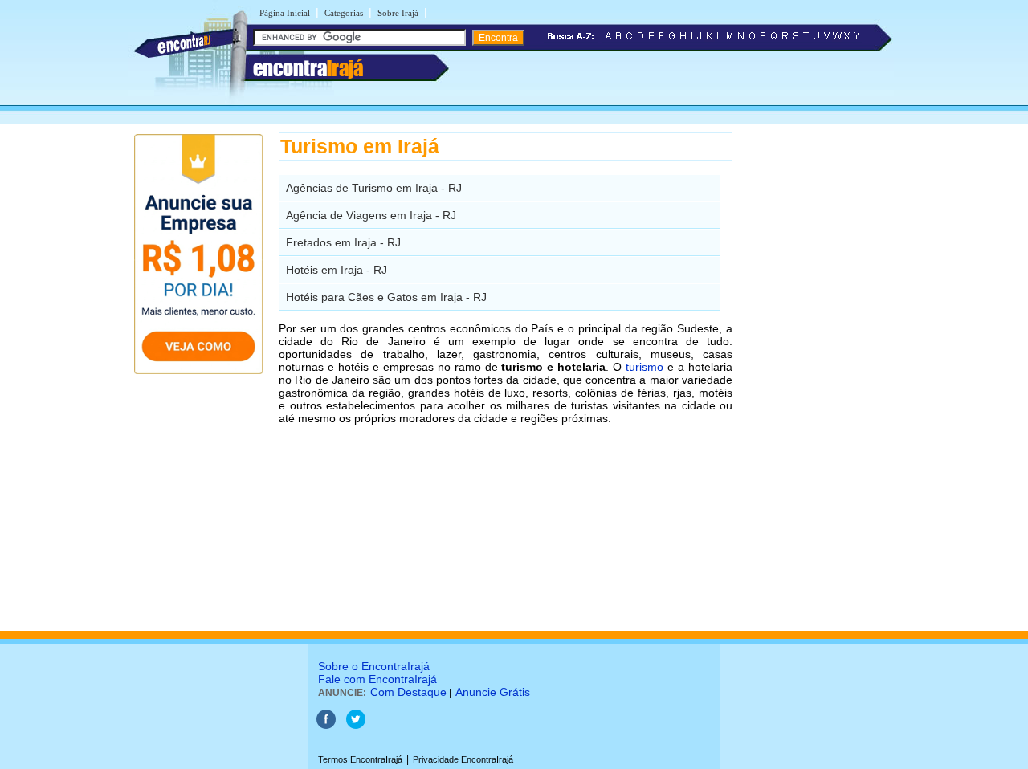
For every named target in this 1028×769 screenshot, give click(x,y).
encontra (308, 68)
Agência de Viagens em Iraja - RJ (371, 215)
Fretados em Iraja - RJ (343, 242)
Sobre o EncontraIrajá (374, 666)
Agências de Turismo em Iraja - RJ (374, 187)
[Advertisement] (816, 373)
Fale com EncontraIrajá (377, 679)
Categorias (343, 13)
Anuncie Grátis (492, 692)
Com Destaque (408, 692)
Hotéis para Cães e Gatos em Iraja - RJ (386, 297)
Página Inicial (284, 13)
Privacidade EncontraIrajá (463, 759)
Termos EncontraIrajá (360, 759)
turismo (644, 366)
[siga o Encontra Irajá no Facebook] (326, 725)
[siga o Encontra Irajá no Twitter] (355, 725)
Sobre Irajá (397, 13)
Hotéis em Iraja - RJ (336, 269)
